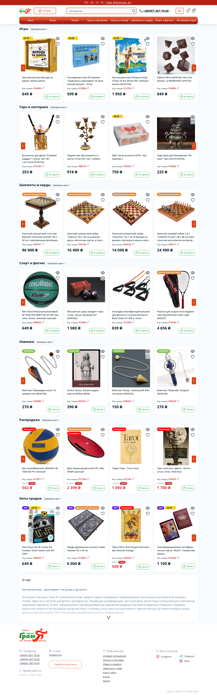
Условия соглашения (114, 655)
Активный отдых (186, 20)
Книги (75, 20)
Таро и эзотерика (97, 20)
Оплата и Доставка (113, 660)
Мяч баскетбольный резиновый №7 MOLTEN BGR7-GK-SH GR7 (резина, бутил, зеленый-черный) (40, 314)
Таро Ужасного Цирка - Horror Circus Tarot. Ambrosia (173, 470)
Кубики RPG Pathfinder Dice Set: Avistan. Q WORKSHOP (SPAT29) (174, 79)
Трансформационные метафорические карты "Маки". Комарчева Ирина (176, 550)
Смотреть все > (39, 29)
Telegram (189, 656)
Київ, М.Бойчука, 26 (119, 2)
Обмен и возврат (112, 664)
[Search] (134, 10)
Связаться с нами (112, 668)
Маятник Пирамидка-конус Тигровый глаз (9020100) (39, 392)
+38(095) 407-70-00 (29, 659)
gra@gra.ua (55, 654)
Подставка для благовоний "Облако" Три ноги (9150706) (174, 157)
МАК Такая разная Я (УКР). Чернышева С (129, 157)
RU (179, 11)
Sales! (30, 20)
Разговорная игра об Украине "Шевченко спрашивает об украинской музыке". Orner (85, 80)
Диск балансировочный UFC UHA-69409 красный (86, 470)
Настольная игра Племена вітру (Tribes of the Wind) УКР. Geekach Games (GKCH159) (130, 80)
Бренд (106, 676)
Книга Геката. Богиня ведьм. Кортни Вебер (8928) (83, 392)
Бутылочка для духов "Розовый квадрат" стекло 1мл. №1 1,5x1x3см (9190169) (39, 158)
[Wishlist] (58, 44)
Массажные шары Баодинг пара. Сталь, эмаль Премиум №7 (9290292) (85, 314)
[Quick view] (58, 38)
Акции (106, 680)
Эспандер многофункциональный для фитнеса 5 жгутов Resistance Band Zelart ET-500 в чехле (131, 314)
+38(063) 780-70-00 (29, 663)
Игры (53, 20)
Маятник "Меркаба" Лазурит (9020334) (173, 392)
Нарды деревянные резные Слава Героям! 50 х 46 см (86, 549)
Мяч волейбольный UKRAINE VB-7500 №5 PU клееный (40, 470)
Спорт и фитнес (164, 20)
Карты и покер (119, 20)
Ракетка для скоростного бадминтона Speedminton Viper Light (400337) (176, 314)
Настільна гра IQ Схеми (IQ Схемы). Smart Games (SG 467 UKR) (38, 550)
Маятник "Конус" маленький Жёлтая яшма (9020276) (131, 392)
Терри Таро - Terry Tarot (125, 468)
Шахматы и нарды (142, 20)
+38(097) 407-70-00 (29, 655)
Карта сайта (109, 672)
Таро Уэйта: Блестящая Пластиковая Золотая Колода (131, 549)
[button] (194, 67)
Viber (187, 661)
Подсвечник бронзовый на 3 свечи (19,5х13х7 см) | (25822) (83, 157)
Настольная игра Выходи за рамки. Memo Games (37, 79)
